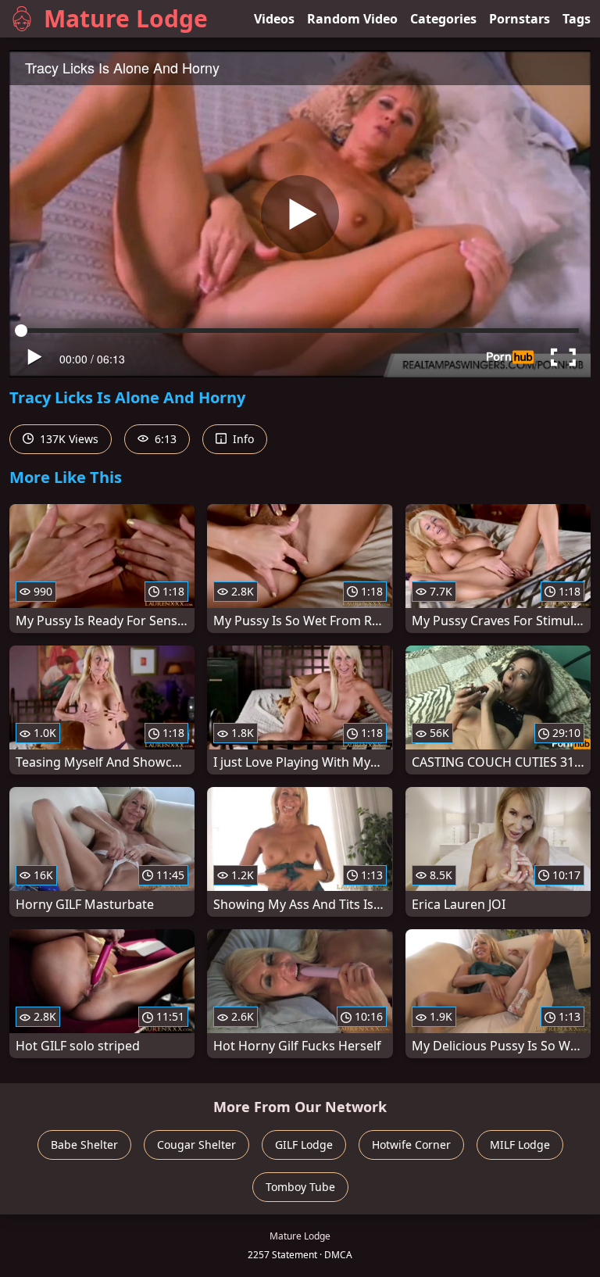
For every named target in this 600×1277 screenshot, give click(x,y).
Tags (576, 18)
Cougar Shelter (196, 1144)
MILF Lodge (520, 1144)
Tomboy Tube (300, 1186)
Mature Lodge (126, 18)
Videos (274, 18)
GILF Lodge (304, 1144)
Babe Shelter (84, 1144)
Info (242, 438)
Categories (443, 18)
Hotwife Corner (411, 1144)
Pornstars (519, 18)
